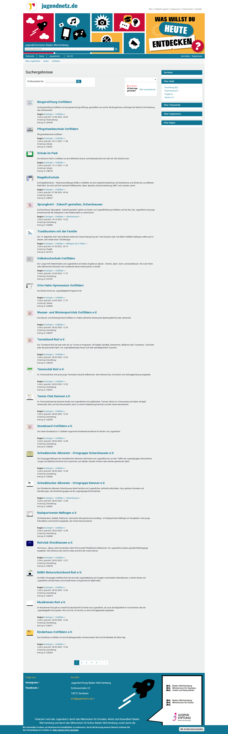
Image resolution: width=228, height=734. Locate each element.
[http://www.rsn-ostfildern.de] (29, 178)
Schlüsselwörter (35, 81)
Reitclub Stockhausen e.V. (55, 542)
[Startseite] (33, 6)
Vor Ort (70, 56)
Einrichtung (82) (171, 87)
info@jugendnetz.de (82, 698)
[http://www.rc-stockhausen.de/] (29, 543)
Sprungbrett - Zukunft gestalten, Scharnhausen (70, 204)
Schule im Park (47, 153)
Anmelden (185, 56)
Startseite (30, 56)
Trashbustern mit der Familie (57, 231)
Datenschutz (187, 9)
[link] (141, 79)
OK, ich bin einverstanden (191, 729)
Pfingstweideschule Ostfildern (57, 129)
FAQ (150, 9)
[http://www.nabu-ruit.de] (29, 573)
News (41, 56)
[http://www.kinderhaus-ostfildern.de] (29, 633)
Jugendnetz (54, 56)
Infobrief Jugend (161, 9)
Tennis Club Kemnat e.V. (53, 396)
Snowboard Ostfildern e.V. (55, 426)
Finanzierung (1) (171, 91)
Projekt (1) (169, 94)
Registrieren (197, 56)
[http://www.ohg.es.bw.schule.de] (29, 286)
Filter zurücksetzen (147, 89)
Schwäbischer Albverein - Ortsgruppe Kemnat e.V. (71, 483)
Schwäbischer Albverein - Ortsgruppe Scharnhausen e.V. (75, 453)
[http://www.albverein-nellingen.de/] (29, 454)
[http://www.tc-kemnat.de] (29, 397)
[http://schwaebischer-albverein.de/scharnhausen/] (29, 484)
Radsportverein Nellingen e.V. (57, 513)
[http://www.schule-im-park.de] (29, 154)
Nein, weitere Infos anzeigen (65, 730)
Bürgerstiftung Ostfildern (54, 102)
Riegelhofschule (48, 177)
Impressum (175, 9)
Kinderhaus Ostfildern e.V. (55, 632)
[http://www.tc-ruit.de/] (29, 370)
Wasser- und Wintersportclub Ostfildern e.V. (67, 312)
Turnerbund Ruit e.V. (51, 339)
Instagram (33, 682)
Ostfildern (59, 114)
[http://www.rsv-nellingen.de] (29, 513)
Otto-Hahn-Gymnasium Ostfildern (60, 285)
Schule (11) (169, 97)
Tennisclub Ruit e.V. (50, 369)
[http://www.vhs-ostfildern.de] (29, 259)
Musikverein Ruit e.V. (51, 602)
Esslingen (48, 114)
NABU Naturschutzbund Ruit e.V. (59, 572)
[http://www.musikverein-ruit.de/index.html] (29, 603)
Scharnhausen (72, 217)
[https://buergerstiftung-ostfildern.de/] (29, 103)
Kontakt (198, 9)
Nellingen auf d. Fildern (75, 244)
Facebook (32, 687)
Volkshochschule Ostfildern (56, 258)
